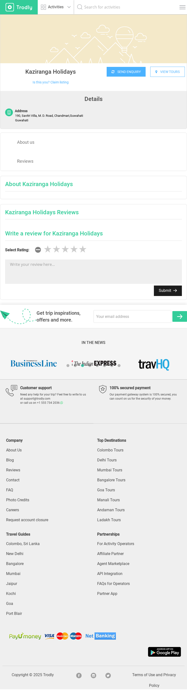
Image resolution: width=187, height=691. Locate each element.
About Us (14, 450)
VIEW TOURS (168, 72)
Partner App (107, 593)
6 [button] (104, 365)
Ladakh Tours (109, 520)
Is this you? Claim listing (51, 82)
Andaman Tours (111, 510)
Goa (9, 603)
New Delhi (14, 553)
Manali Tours (108, 500)
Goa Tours (106, 490)
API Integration (109, 573)
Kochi (11, 593)
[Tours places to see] (19, 7)
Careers (12, 510)
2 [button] (75, 365)
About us (25, 142)
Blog (10, 460)
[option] (93, 51)
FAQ (9, 490)
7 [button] (111, 365)
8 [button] (119, 365)
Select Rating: (17, 250)
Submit (165, 290)
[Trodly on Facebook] (78, 675)
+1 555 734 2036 (48, 402)
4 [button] (89, 365)
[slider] (65, 249)
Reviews (25, 161)
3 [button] (82, 365)
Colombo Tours (110, 450)
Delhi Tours (107, 460)
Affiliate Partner (110, 553)
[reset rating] (38, 250)
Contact (12, 480)
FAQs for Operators (113, 583)
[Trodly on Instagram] (93, 675)
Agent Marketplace (113, 563)
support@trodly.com (37, 398)
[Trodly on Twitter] (108, 675)
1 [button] (67, 365)
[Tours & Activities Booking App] (93, 652)
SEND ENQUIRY (127, 72)
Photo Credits (17, 500)
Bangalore (15, 563)
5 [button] (97, 365)
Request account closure (27, 520)
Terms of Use (143, 675)
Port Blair (14, 613)
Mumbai (13, 573)
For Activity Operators (115, 543)
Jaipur (11, 583)
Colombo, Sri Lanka (23, 543)
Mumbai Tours (109, 470)
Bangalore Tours (111, 480)
